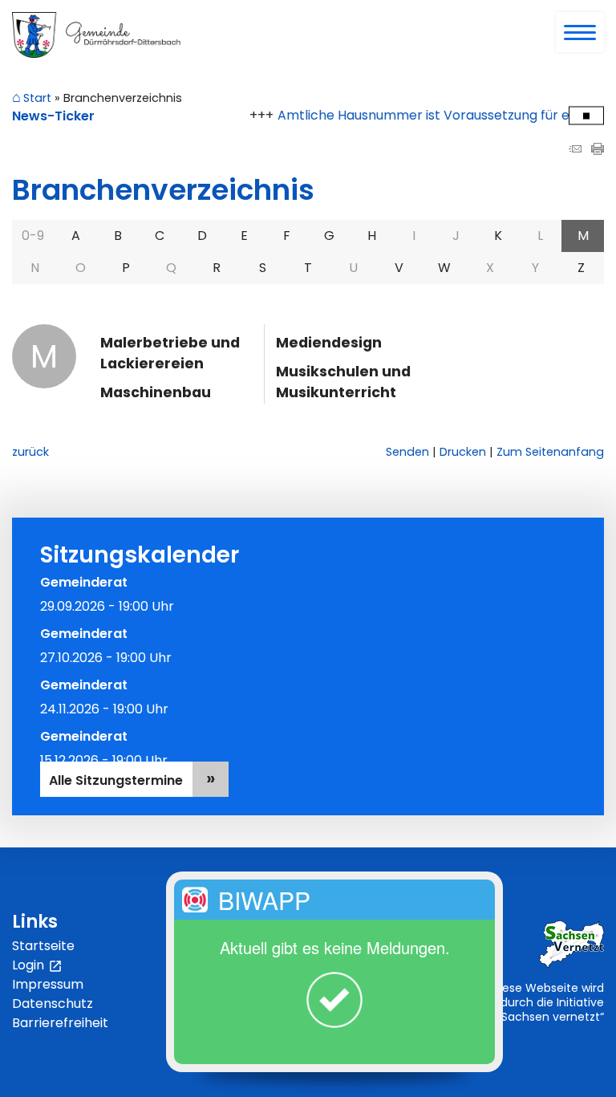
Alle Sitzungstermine (116, 780)
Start (37, 98)
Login (37, 965)
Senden (407, 452)
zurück (30, 452)
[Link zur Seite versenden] (575, 150)
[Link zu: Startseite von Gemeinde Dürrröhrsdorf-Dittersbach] (96, 35)
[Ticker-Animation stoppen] (586, 116)
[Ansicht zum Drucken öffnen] (597, 150)
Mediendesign (329, 342)
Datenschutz (52, 1003)
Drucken (463, 452)
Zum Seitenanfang (550, 452)
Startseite (43, 946)
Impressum (47, 984)
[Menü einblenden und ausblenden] (580, 33)
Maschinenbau (155, 392)
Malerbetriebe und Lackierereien (170, 353)
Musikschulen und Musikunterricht (343, 382)
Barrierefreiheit (60, 1023)
